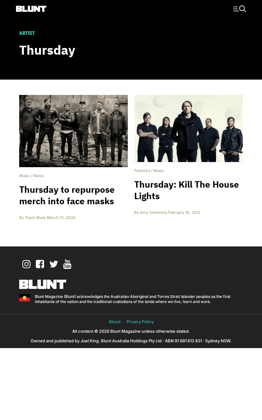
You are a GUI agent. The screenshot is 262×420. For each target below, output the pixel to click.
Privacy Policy (140, 321)
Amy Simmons (153, 212)
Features (142, 170)
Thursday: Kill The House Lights (186, 190)
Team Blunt (35, 217)
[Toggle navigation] (238, 8)
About (114, 321)
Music (24, 175)
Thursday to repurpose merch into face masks (67, 195)
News (38, 175)
